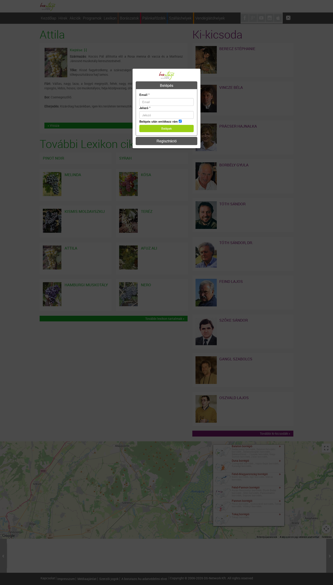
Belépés (166, 85)
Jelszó (144, 108)
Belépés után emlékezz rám (158, 121)
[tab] (166, 85)
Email (144, 95)
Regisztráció (167, 140)
